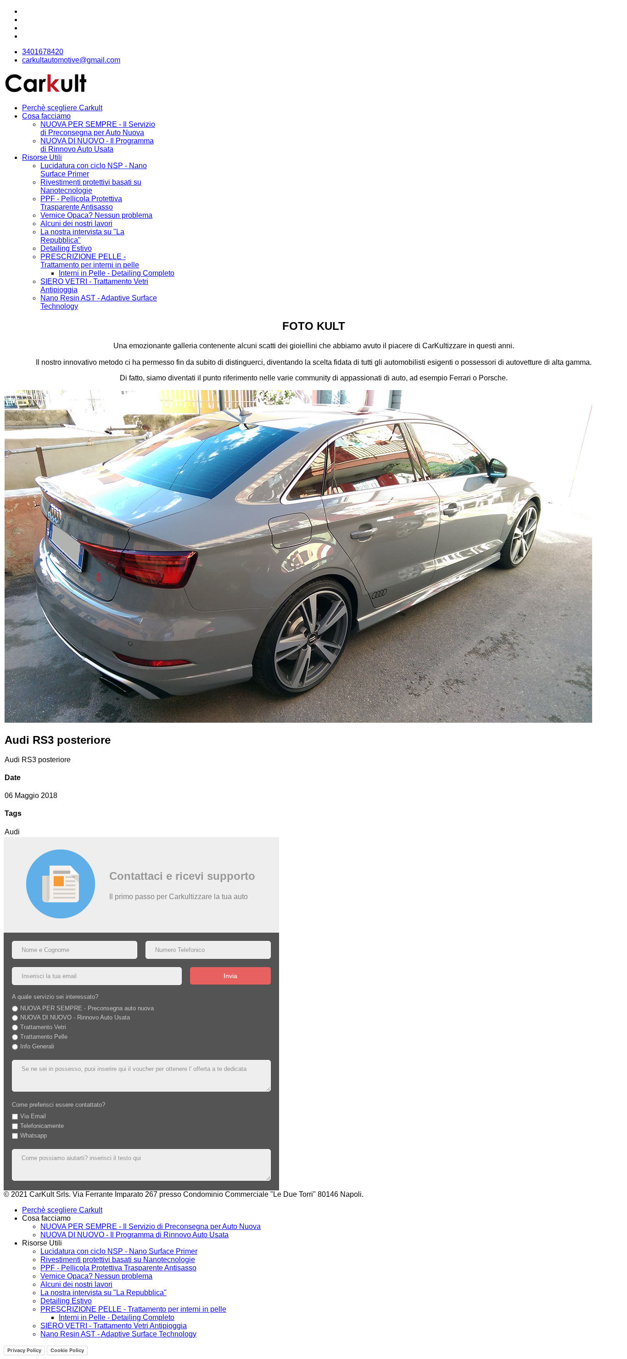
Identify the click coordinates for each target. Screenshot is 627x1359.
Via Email (33, 1116)
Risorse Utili (42, 157)
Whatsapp (33, 1135)
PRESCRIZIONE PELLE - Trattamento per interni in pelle (89, 261)
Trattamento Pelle (43, 1036)
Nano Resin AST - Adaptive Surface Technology (118, 1334)
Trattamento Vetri (43, 1027)
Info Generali (37, 1046)
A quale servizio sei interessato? (55, 996)
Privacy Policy (24, 1350)
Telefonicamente (42, 1125)
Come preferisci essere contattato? (58, 1104)
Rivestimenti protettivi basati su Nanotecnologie (90, 186)
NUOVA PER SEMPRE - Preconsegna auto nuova (87, 1008)
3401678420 (42, 52)
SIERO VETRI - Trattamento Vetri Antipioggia (113, 1326)
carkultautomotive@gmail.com (71, 60)
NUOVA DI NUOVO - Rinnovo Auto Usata (75, 1017)
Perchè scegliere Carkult (62, 108)
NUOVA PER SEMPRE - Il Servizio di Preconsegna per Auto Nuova (97, 128)
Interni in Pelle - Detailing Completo (116, 273)
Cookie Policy (67, 1350)
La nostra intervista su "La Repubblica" (103, 1293)
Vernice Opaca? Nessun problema (96, 215)
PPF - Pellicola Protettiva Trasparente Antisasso (81, 203)
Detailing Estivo (66, 248)
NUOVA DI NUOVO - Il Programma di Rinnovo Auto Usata (97, 145)
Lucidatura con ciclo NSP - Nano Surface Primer (118, 1251)
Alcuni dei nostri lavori (76, 223)
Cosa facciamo (46, 116)
